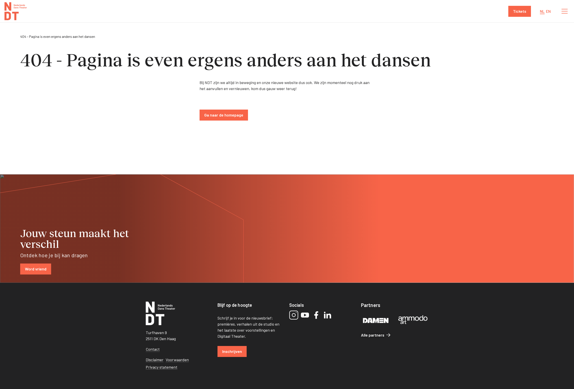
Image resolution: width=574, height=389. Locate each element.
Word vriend (35, 268)
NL (542, 11)
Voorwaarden (177, 359)
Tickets (519, 11)
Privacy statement (161, 367)
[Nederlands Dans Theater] (15, 11)
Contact (153, 349)
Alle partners (372, 335)
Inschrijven (232, 351)
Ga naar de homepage (223, 114)
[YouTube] (304, 315)
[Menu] (565, 11)
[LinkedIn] (327, 315)
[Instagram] (293, 315)
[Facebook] (316, 315)
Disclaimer (154, 359)
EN (548, 11)
